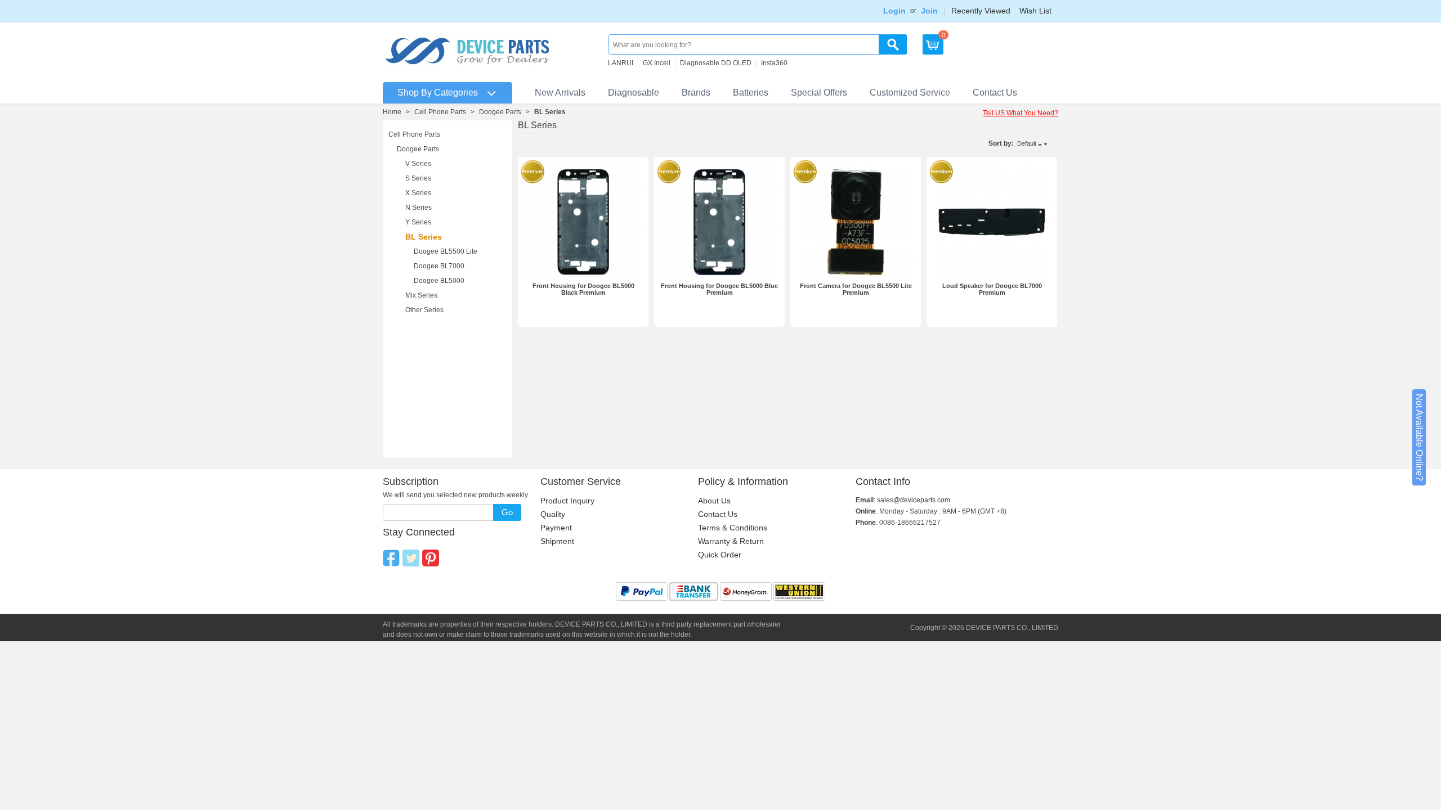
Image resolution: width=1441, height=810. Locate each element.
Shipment (557, 541)
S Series (418, 178)
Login (894, 10)
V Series (418, 164)
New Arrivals (560, 92)
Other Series (424, 310)
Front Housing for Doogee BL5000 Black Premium (583, 289)
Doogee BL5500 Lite (445, 251)
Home (392, 112)
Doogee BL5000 (439, 281)
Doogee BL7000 (439, 266)
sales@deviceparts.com (913, 500)
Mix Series (421, 295)
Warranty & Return (731, 541)
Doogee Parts (500, 112)
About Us (714, 500)
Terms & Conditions (732, 527)
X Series (418, 193)
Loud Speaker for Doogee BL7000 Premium (992, 289)
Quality (552, 514)
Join (929, 10)
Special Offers (819, 92)
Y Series (418, 222)
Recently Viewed (980, 10)
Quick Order (719, 554)
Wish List (1035, 10)
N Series (418, 208)
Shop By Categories (437, 92)
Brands (696, 92)
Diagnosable (633, 92)
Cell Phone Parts (440, 112)
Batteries (750, 92)
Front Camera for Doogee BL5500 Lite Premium (856, 289)
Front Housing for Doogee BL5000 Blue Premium (719, 289)
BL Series (423, 236)
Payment (556, 527)
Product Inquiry (567, 500)
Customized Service (910, 92)
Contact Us (995, 92)
